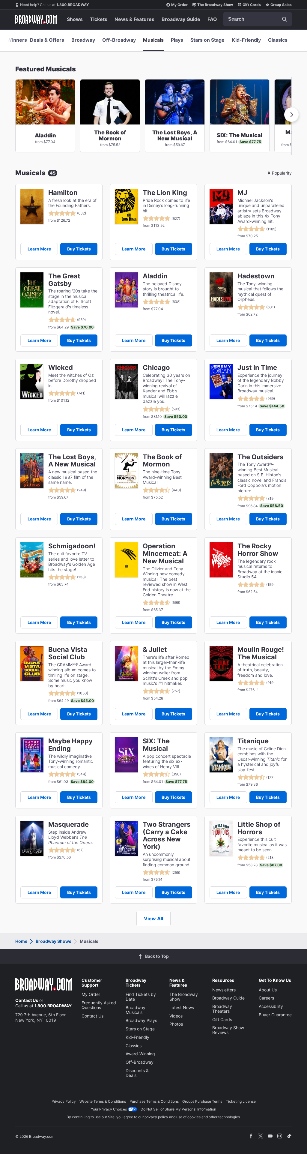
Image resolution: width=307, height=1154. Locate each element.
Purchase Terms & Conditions (154, 1101)
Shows (75, 19)
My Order (179, 4)
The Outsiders (260, 457)
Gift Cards (252, 4)
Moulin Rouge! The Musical (260, 653)
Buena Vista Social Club (67, 653)
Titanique (253, 741)
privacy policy (156, 1117)
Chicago (156, 367)
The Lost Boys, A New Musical (72, 460)
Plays (177, 40)
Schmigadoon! (71, 546)
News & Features (134, 19)
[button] (291, 114)
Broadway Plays (141, 1020)
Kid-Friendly (246, 40)
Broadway (83, 40)
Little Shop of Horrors (258, 828)
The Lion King (165, 192)
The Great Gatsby (64, 279)
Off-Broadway (119, 40)
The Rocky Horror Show (257, 549)
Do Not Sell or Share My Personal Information (178, 1109)
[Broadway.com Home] (36, 19)
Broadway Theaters (222, 1009)
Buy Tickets (79, 248)
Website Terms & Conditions (102, 1101)
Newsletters (224, 989)
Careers (266, 997)
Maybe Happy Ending (70, 744)
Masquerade (68, 824)
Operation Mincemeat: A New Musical (165, 553)
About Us (268, 989)
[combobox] (257, 19)
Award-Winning (140, 1053)
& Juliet (155, 649)
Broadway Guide (181, 19)
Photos (176, 1024)
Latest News (181, 1007)
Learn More (39, 248)
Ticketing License (241, 1101)
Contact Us (26, 1000)
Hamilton (63, 192)
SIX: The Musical (156, 744)
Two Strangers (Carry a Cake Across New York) (166, 835)
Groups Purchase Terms (202, 1101)
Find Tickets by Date (141, 997)
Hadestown (256, 276)
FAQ (212, 19)
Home (21, 941)
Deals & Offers (47, 40)
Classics (278, 40)
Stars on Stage (207, 40)
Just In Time (257, 367)
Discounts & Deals (137, 1073)
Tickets (98, 19)
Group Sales (281, 4)
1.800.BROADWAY (54, 4)
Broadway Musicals (135, 1010)
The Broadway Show (215, 4)
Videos (176, 1015)
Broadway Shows (53, 941)
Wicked (60, 367)
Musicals (153, 40)
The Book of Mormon (162, 460)
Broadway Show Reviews (228, 1030)
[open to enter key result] (284, 19)
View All (153, 919)
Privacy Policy (64, 1101)
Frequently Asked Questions (99, 1005)
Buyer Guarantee (275, 1014)
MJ (242, 192)
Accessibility (271, 1006)
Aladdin (155, 276)
